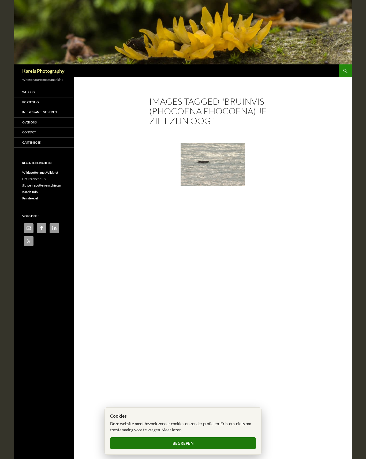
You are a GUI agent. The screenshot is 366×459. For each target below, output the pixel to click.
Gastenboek (31, 142)
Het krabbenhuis (34, 179)
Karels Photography (43, 71)
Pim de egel (30, 198)
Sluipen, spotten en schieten (41, 185)
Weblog (28, 92)
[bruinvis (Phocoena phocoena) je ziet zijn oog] (213, 164)
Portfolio (30, 102)
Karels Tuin (30, 192)
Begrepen (183, 443)
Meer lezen (171, 429)
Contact (29, 132)
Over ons (29, 122)
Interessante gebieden (39, 112)
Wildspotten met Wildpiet (40, 172)
